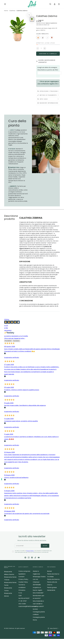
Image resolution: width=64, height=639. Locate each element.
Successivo (16, 341)
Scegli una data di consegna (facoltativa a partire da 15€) (47, 69)
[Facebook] (32, 557)
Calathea (12, 10)
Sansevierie (51, 590)
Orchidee (50, 577)
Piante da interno (53, 574)
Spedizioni (21, 574)
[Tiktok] (35, 557)
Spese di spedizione (51, 23)
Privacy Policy (30, 550)
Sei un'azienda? (38, 593)
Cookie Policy (23, 582)
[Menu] (5, 4)
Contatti (21, 577)
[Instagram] (29, 557)
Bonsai (49, 571)
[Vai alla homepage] (32, 4)
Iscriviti (45, 546)
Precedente (8, 341)
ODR (20, 596)
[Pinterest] (25, 557)
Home (6, 10)
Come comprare (24, 571)
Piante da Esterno (53, 579)
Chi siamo (21, 590)
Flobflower (11, 628)
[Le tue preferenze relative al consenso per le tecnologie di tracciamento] (1, 479)
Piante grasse (52, 587)
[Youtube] (39, 557)
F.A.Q (20, 593)
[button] (50, 4)
